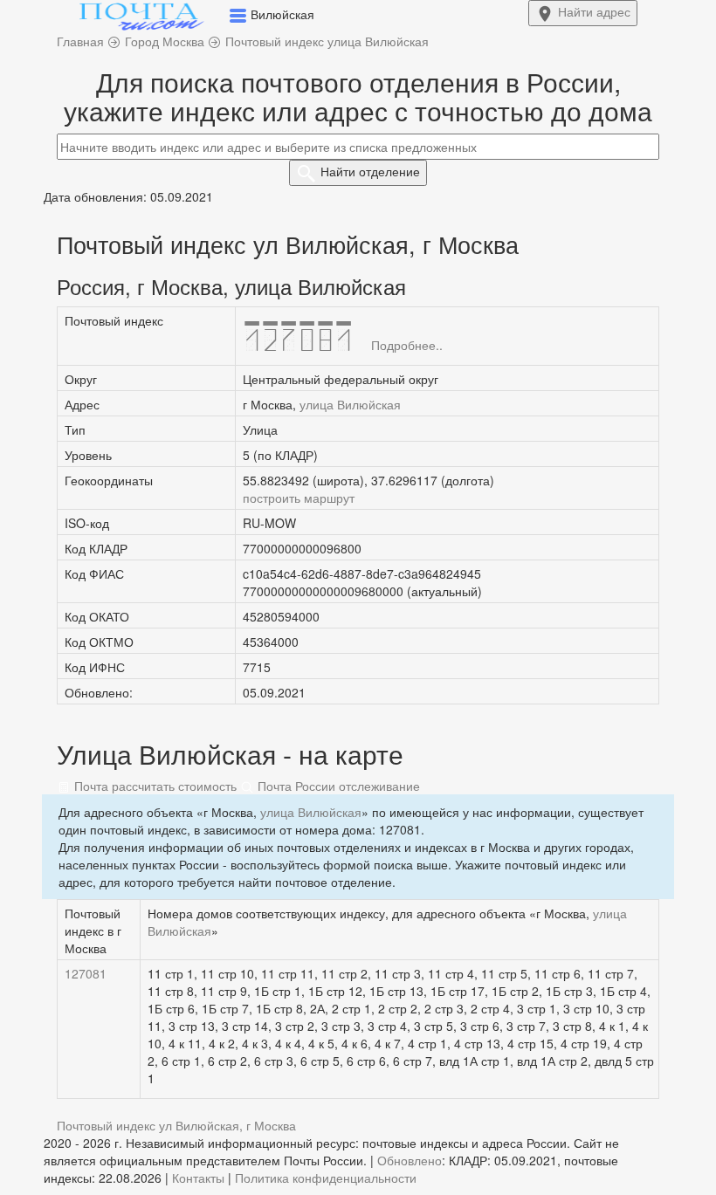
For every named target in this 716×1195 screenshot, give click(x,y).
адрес (594, 11)
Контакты (198, 1177)
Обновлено (409, 1160)
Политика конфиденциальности (326, 1177)
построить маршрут (299, 497)
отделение (370, 171)
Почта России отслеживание (337, 785)
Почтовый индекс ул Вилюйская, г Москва (176, 1125)
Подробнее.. (407, 345)
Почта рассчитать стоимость (154, 785)
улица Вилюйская (350, 404)
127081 (86, 973)
